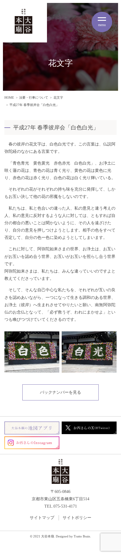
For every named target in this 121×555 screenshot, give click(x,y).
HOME (9, 97)
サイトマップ (42, 517)
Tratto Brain (82, 536)
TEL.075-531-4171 (60, 506)
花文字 (58, 97)
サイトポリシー (77, 517)
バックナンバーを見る (60, 392)
